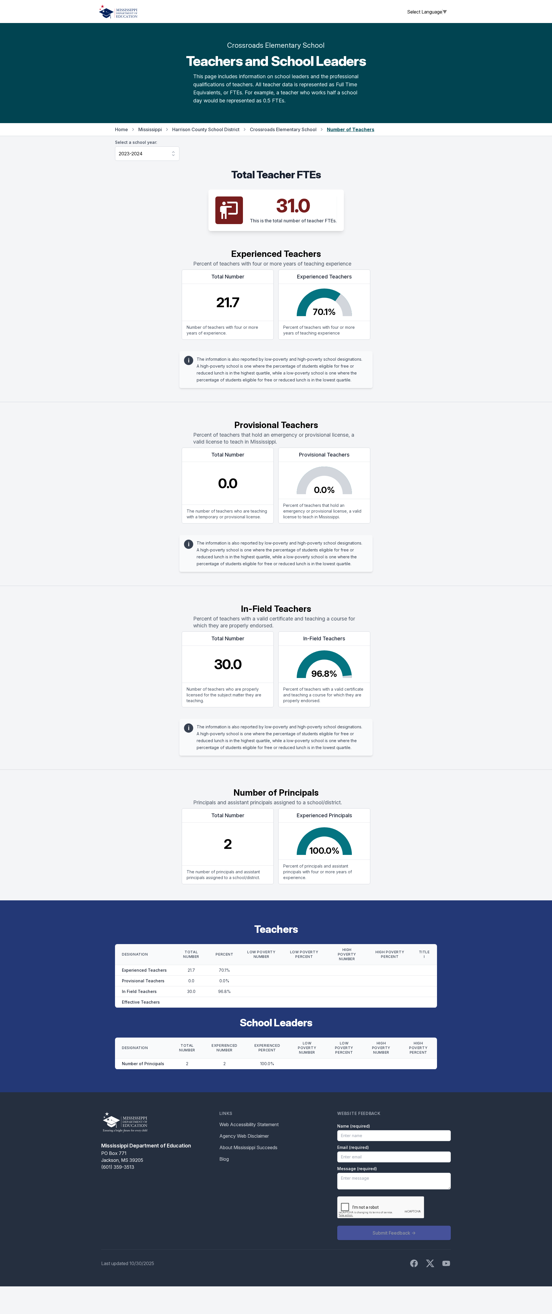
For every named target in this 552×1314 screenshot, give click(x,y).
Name (353, 1126)
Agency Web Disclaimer (244, 1136)
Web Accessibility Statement (249, 1124)
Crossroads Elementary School (283, 129)
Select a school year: (136, 142)
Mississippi (150, 129)
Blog (224, 1159)
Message (357, 1168)
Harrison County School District (205, 129)
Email (353, 1147)
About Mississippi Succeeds (248, 1147)
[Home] (118, 11)
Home (121, 129)
